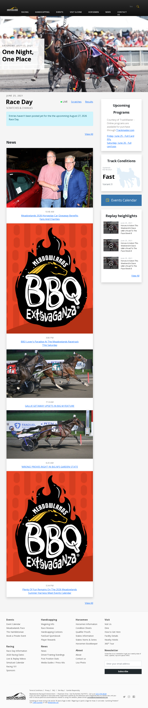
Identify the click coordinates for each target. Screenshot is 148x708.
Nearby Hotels (111, 639)
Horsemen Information (86, 624)
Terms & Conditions (35, 690)
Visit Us (108, 624)
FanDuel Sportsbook (50, 635)
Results (89, 101)
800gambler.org (53, 702)
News (108, 12)
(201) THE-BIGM (101, 694)
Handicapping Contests (52, 632)
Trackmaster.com (125, 130)
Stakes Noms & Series (86, 639)
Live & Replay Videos (16, 658)
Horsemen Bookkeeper (87, 643)
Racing (25, 12)
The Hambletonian (15, 632)
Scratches (76, 101)
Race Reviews (47, 628)
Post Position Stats (50, 658)
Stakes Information (85, 635)
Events (59, 12)
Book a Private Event (16, 635)
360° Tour (109, 643)
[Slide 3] (77, 89)
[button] (138, 6)
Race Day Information (16, 650)
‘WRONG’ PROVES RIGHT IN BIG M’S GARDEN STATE (49, 466)
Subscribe (123, 671)
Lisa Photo (81, 662)
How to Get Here (113, 632)
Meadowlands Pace (15, 628)
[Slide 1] (71, 89)
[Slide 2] (74, 89)
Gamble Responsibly (73, 690)
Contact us (122, 13)
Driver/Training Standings (53, 654)
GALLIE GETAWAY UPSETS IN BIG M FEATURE (49, 406)
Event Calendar (13, 624)
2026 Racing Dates (15, 654)
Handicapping (42, 12)
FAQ (53, 690)
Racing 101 (11, 666)
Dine (107, 628)
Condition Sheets (84, 628)
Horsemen (93, 12)
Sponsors (10, 670)
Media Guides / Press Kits (53, 662)
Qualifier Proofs (83, 632)
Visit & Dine (76, 12)
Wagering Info (47, 624)
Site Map (61, 690)
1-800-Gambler (38, 702)
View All (89, 134)
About (78, 654)
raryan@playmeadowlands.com (97, 697)
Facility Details (111, 635)
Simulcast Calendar (15, 662)
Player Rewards (48, 639)
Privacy (47, 690)
